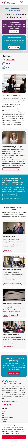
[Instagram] (2, 404)
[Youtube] (5, 404)
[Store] (3, 67)
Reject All (14, 445)
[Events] (3, 63)
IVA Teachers (5, 419)
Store (7, 67)
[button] (14, 137)
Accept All (14, 437)
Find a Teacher (10, 60)
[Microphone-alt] (8, 404)
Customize (14, 441)
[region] (14, 435)
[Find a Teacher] (3, 60)
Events (8, 63)
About (3, 411)
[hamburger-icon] (24, 2)
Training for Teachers (7, 417)
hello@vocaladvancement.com (9, 401)
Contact (4, 421)
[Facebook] (10, 404)
